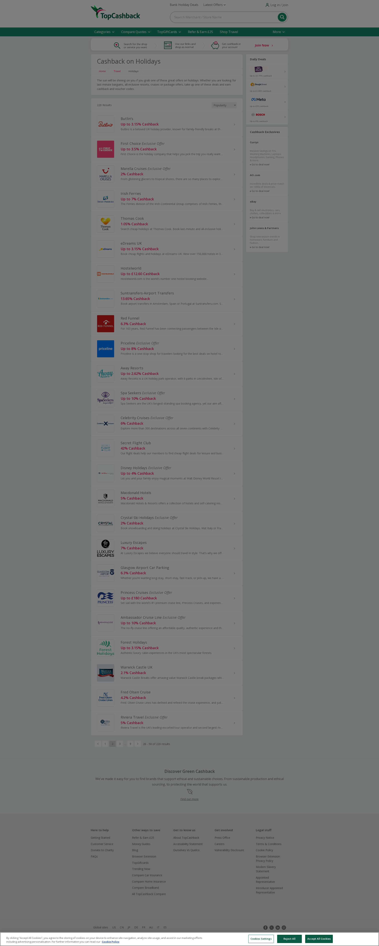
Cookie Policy (110, 942)
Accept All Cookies (319, 938)
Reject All (289, 938)
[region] (189, 939)
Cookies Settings (261, 938)
